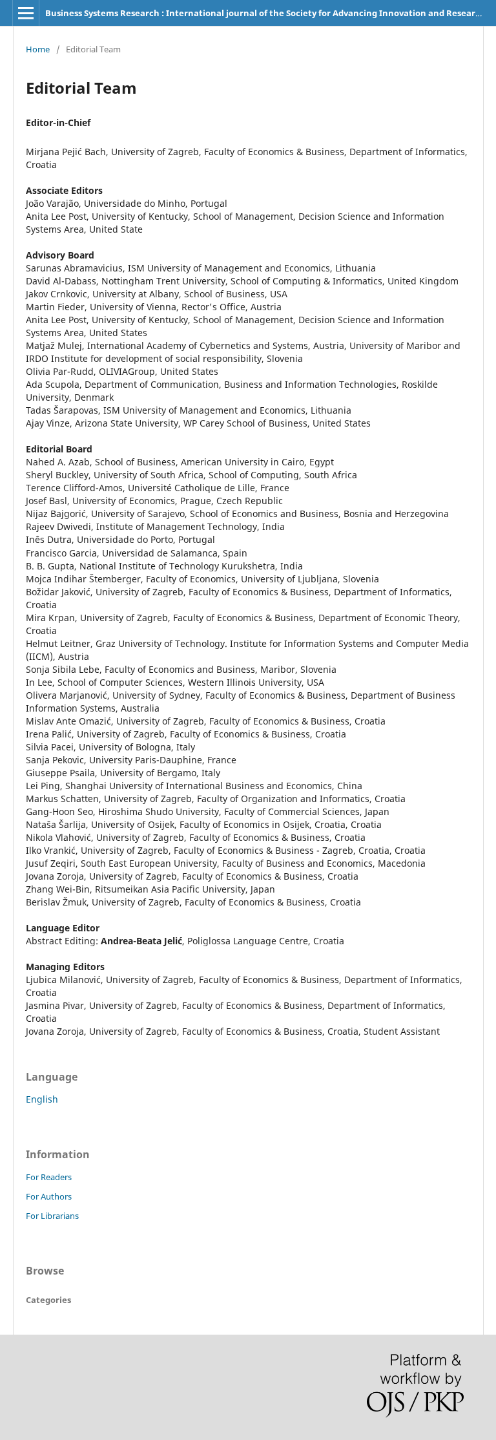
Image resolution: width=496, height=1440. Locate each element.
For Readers (49, 1177)
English (42, 1099)
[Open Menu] (26, 13)
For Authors (49, 1196)
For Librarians (52, 1216)
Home (38, 49)
